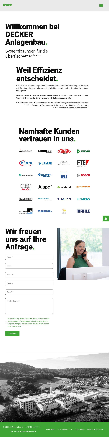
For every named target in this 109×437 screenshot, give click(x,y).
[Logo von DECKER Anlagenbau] (7, 5)
